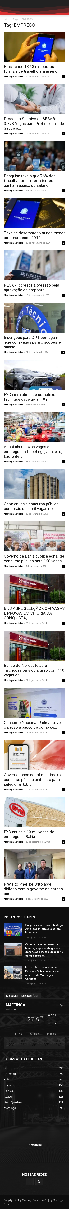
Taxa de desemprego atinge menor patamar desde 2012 (34, 235)
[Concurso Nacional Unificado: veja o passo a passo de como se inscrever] (34, 703)
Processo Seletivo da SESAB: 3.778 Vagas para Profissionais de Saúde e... (34, 124)
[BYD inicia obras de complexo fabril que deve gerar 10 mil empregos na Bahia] (34, 375)
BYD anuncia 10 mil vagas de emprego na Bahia (29, 834)
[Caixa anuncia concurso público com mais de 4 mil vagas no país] (34, 484)
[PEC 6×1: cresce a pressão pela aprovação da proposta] (34, 265)
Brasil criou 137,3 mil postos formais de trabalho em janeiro (31, 69)
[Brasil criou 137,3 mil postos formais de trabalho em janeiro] (34, 47)
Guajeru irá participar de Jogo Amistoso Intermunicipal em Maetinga (44, 929)
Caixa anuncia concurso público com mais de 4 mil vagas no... (31, 506)
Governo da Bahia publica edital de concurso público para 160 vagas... (34, 558)
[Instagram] (39, 1181)
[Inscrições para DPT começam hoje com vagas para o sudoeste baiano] (34, 318)
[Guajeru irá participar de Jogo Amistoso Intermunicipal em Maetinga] (13, 929)
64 (63, 352)
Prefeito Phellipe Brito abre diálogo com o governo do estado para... (33, 889)
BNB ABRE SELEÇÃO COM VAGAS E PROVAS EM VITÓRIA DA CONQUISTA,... (34, 613)
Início (6, 19)
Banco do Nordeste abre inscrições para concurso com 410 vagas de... (34, 670)
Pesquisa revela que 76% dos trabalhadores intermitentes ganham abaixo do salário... (30, 181)
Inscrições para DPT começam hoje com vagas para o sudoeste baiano (32, 342)
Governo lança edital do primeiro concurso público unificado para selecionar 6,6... (32, 780)
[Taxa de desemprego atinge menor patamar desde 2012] (34, 213)
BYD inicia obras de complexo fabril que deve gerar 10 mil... (29, 397)
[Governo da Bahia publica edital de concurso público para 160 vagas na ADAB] (34, 536)
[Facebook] (30, 1181)
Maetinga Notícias (13, 76)
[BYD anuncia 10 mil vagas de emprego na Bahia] (34, 812)
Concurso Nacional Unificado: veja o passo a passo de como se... (34, 725)
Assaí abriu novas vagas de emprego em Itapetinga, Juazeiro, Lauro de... (33, 452)
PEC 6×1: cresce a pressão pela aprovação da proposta (31, 287)
